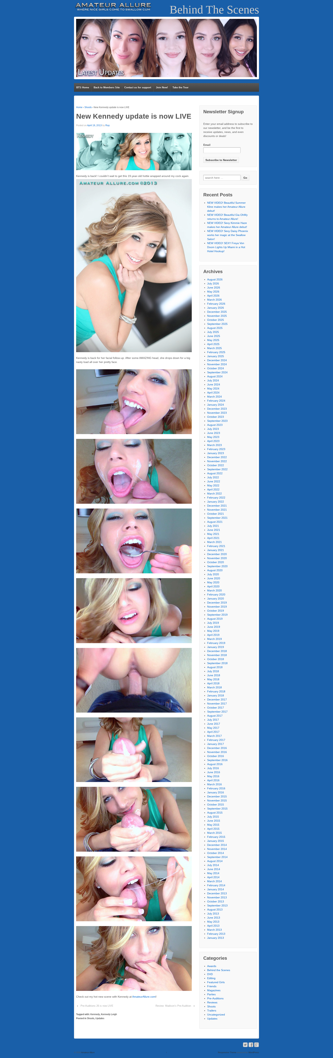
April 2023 (213, 441)
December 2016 (217, 748)
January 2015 (215, 840)
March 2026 (214, 299)
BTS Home (82, 87)
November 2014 (217, 848)
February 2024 (216, 400)
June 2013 (213, 917)
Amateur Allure (88, 1052)
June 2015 (213, 820)
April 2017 (213, 731)
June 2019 (213, 626)
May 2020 (213, 582)
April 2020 (213, 586)
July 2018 (213, 671)
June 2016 (213, 772)
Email (206, 144)
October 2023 (215, 416)
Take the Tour (180, 87)
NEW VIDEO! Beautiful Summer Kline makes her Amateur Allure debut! (226, 206)
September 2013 (217, 905)
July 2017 (213, 719)
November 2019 (217, 606)
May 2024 (213, 388)
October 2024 (215, 368)
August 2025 (215, 327)
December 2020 (217, 554)
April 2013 (213, 925)
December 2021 (217, 505)
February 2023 (216, 449)
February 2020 (216, 594)
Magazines (213, 990)
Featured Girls (216, 982)
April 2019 (213, 634)
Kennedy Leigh (109, 1014)
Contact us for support (137, 87)
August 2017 (215, 715)
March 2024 (214, 396)
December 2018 (217, 651)
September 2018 (217, 663)
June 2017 (213, 723)
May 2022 (213, 485)
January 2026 (215, 307)
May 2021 (213, 533)
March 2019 (214, 638)
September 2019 (217, 614)
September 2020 (217, 566)
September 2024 (217, 372)
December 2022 (217, 457)
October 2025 (215, 319)
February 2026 (216, 303)
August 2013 (215, 909)
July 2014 (213, 865)
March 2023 (214, 445)
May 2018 (213, 679)
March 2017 (214, 735)
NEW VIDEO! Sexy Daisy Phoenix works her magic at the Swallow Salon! (227, 235)
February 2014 (216, 885)
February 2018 (216, 691)
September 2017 (217, 711)
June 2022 (213, 481)
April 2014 (213, 877)
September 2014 (217, 857)
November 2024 (217, 364)
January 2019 (215, 647)
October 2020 (215, 562)
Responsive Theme (227, 1052)
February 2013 (216, 933)
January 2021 (215, 550)
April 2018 (213, 683)
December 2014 (217, 844)
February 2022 (216, 497)
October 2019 (215, 610)
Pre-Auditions (215, 998)
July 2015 (213, 816)
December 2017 (217, 699)
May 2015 (213, 824)
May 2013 (213, 921)
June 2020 (213, 578)
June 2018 (213, 675)
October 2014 (215, 853)
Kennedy (95, 1014)
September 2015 (217, 808)
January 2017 (215, 743)
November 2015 (217, 800)
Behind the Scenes (218, 970)
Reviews (212, 1002)
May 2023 (213, 437)
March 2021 (214, 542)
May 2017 (213, 727)
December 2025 (217, 311)
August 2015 (215, 812)
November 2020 (217, 558)
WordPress (253, 1052)
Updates (99, 1018)
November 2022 (217, 461)
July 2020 (213, 574)
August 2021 (215, 521)
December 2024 (217, 360)
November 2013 (217, 897)
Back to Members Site (107, 87)
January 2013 (215, 937)
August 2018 (215, 667)
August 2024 (215, 376)
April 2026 (213, 295)
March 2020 (214, 590)
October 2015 (215, 804)
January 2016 (215, 792)
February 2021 (216, 546)
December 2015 (217, 796)
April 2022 (213, 489)
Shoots (88, 107)
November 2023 (217, 412)
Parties (211, 994)
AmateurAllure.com (144, 996)
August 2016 (215, 764)
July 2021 (213, 525)
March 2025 (214, 348)
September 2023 (217, 420)
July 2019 (213, 622)
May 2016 (213, 776)
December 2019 (217, 602)
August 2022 (215, 473)
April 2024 (213, 392)
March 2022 (214, 493)
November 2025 (217, 315)
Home (79, 107)
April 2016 (213, 780)
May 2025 (213, 340)
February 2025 (216, 352)
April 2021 (213, 537)
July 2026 (213, 283)
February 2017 (216, 739)
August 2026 (215, 279)
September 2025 (217, 323)
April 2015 (213, 828)
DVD (210, 974)
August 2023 (215, 424)
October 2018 (215, 659)
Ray (107, 125)
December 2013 (217, 893)
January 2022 (215, 501)
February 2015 (216, 836)
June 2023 (213, 432)
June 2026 (213, 287)
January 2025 (215, 356)
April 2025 (213, 344)
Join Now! (162, 87)
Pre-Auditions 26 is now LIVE (97, 1005)
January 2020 (215, 598)
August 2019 (215, 618)
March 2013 (214, 929)
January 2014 (215, 889)
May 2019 (213, 630)
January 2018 (215, 695)
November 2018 (217, 655)
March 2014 (214, 881)
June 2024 (213, 384)
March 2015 (214, 832)
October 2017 (215, 707)
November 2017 (217, 703)
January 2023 (215, 453)
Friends (211, 986)
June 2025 (213, 336)
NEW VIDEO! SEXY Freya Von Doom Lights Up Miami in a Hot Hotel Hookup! (226, 247)
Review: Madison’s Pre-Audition (173, 1005)
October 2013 (215, 901)
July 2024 (213, 380)
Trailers (211, 1010)
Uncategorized (216, 1014)
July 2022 (213, 477)
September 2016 (217, 760)
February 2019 (216, 642)
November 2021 (217, 509)
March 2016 (214, 784)
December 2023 (217, 408)
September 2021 (217, 517)
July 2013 (213, 913)
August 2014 (215, 861)
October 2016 (215, 756)
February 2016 (216, 788)
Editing (211, 978)
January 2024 (215, 404)
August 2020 (215, 570)
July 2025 (213, 331)
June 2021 (213, 529)
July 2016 (213, 768)
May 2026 (213, 291)
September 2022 (217, 469)
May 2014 (213, 873)
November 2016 (217, 752)
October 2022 (215, 465)
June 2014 (213, 869)
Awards (211, 966)
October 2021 (215, 513)
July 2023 (213, 428)
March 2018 (214, 687)
